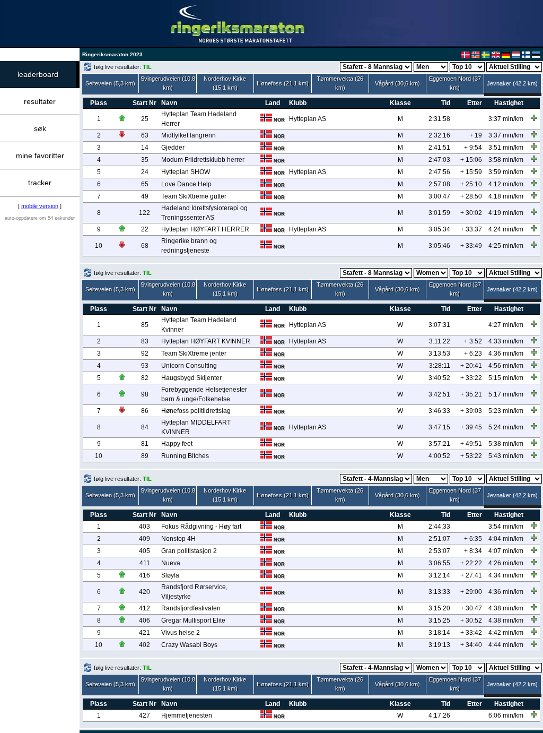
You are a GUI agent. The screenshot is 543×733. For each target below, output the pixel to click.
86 (144, 411)
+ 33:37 (471, 229)
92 (144, 353)
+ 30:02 (471, 213)
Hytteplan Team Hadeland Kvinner (199, 324)
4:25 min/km (505, 245)
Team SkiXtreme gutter (193, 196)
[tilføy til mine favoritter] (534, 118)
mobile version (39, 206)
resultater (40, 101)
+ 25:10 (471, 184)
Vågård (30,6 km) (397, 83)
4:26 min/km (505, 563)
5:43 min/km (505, 456)
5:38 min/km (505, 443)
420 (144, 592)
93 (144, 365)
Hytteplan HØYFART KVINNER (205, 341)
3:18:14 (439, 632)
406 (144, 620)
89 (144, 456)
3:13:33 (439, 592)
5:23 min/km (505, 411)
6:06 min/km (505, 715)
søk (40, 128)
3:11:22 (439, 341)
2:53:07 (439, 551)
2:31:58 (439, 119)
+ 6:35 (473, 538)
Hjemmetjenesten (186, 715)
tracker (39, 182)
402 (144, 645)
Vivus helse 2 (180, 632)
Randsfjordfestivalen (191, 608)
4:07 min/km (505, 551)
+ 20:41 (471, 365)
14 (144, 147)
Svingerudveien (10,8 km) (168, 83)
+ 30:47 (471, 608)
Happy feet (176, 443)
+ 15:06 (471, 159)
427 (144, 715)
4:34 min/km (505, 575)
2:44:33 (439, 526)
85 (144, 325)
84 (144, 427)
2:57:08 (439, 184)
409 (144, 538)
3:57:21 (439, 443)
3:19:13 (439, 645)
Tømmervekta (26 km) (340, 83)
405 (144, 551)
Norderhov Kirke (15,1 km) (225, 83)
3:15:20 (439, 608)
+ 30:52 (471, 620)
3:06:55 (439, 563)
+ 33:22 (471, 378)
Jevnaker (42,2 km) (512, 83)
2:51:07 (439, 538)
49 (144, 196)
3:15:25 (439, 620)
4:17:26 (439, 715)
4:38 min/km (505, 608)
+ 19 (475, 135)
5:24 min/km (505, 427)
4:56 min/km (505, 365)
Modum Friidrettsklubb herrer (202, 159)
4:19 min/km (505, 213)
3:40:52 (439, 378)
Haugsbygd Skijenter (191, 378)
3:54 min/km (505, 526)
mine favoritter (40, 155)
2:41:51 (439, 147)
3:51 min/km (505, 147)
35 (144, 159)
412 (144, 608)
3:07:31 (439, 325)
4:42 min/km (505, 632)
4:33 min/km (505, 341)
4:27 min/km (505, 325)
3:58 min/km (505, 159)
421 (144, 632)
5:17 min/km (505, 394)
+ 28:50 (471, 196)
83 (144, 341)
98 (144, 394)
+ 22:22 (471, 563)
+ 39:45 (471, 427)
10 (98, 245)
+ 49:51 (471, 443)
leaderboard (37, 74)
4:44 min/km (505, 645)
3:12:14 (439, 575)
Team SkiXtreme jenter (193, 353)
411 (144, 563)
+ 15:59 (471, 172)
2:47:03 (439, 159)
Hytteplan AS (307, 119)
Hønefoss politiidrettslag (196, 411)
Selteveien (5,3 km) (110, 83)
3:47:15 (439, 427)
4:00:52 (439, 456)
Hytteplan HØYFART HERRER (205, 229)
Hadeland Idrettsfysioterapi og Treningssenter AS (204, 212)
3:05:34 (439, 229)
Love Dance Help (186, 184)
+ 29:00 (471, 592)
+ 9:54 (473, 147)
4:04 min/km (505, 538)
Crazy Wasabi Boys (189, 645)
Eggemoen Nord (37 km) (455, 83)
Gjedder (173, 147)
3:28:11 (439, 365)
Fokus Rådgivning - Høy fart (201, 526)
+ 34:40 (471, 645)
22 (144, 229)
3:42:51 (439, 394)
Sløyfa (170, 575)
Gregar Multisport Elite (193, 620)
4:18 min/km (505, 196)
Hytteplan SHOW (185, 172)
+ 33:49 (471, 245)
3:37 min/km (505, 119)
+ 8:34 (473, 551)
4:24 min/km (505, 229)
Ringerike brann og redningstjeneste (189, 245)
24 (144, 172)
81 (144, 443)
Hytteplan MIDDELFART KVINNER (196, 427)
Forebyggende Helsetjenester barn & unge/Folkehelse (204, 394)
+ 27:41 (471, 575)
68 (144, 245)
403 (144, 526)
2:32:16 (439, 135)
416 (144, 575)
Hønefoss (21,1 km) (283, 83)
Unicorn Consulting (189, 365)
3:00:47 (439, 196)
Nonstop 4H (178, 538)
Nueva (170, 563)
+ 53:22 (471, 456)
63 (144, 135)
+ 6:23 (473, 353)
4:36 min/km (505, 353)
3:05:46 (439, 245)
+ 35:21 (471, 394)
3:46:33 (439, 411)
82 (144, 378)
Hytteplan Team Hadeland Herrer (199, 118)
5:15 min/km (505, 378)
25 (144, 119)
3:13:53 (439, 353)
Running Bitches (185, 456)
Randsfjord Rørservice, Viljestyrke (194, 591)
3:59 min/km (505, 172)
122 (144, 213)
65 (144, 184)
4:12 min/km (505, 184)
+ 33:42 (471, 632)
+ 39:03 (471, 411)
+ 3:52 (473, 341)
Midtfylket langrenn (188, 135)
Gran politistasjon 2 (189, 551)
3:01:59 (439, 213)
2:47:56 (439, 172)
